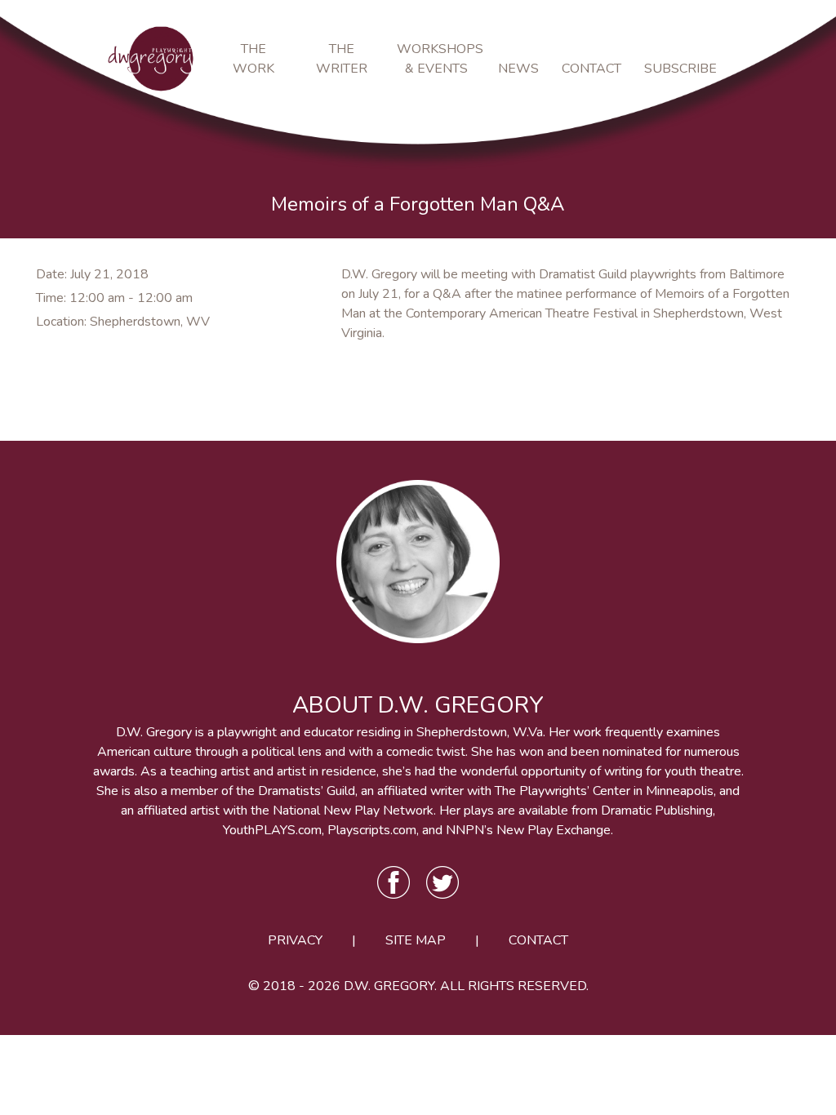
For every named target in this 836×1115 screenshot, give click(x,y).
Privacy (295, 940)
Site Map (415, 940)
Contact (591, 69)
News (518, 69)
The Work (253, 59)
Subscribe (676, 69)
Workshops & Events (436, 59)
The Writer (341, 59)
